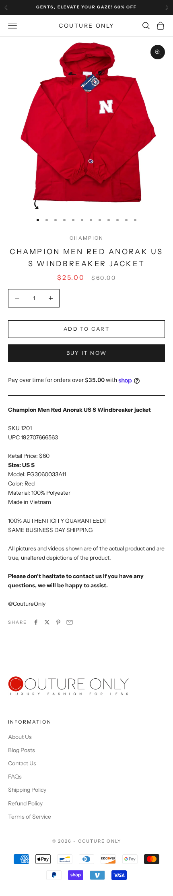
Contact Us (22, 763)
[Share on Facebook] (36, 622)
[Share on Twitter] (47, 622)
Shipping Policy (27, 789)
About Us (20, 736)
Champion (86, 238)
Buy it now (86, 353)
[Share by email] (69, 622)
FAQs (15, 776)
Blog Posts (21, 750)
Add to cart (86, 329)
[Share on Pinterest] (58, 622)
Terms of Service (29, 816)
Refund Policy (25, 803)
